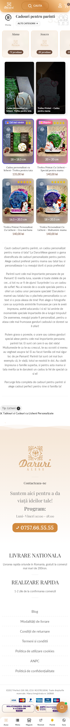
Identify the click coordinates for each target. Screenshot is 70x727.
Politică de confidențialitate (34, 671)
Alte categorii (28, 23)
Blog (35, 611)
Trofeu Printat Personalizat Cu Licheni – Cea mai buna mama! (18, 230)
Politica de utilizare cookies (34, 651)
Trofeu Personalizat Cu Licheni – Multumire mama (52, 228)
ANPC (34, 661)
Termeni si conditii (35, 641)
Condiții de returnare (35, 631)
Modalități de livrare (34, 621)
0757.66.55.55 (37, 527)
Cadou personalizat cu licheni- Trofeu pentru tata (18, 169)
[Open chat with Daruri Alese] (62, 707)
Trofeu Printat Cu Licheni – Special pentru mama (51, 169)
